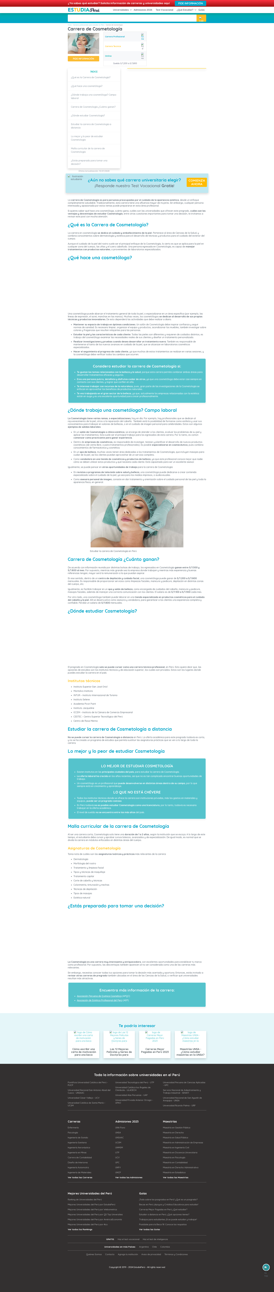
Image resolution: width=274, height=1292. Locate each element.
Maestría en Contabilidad (175, 1162)
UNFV (118, 1167)
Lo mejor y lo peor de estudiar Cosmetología (87, 138)
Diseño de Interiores (78, 1162)
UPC (117, 1162)
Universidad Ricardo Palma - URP (179, 1105)
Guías (201, 9)
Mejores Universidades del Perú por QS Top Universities (95, 1214)
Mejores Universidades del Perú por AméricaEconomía (95, 1219)
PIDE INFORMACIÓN (83, 58)
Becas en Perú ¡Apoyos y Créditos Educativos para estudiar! (168, 1204)
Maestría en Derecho (173, 1132)
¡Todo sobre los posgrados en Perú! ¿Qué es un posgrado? (168, 1199)
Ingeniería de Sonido (78, 1137)
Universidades (121, 9)
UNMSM (119, 1147)
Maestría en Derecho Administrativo (181, 1167)
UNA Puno (120, 1127)
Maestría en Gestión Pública (176, 1127)
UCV (117, 1157)
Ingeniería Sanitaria (77, 1142)
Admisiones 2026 (143, 9)
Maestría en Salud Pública (175, 1137)
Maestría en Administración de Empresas (183, 1142)
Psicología (73, 1132)
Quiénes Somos (94, 1254)
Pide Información (190, 3)
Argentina (144, 1246)
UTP (117, 1152)
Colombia (165, 1246)
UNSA (118, 1132)
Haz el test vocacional (128, 1239)
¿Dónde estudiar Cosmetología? (88, 115)
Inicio (69, 25)
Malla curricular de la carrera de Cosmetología (88, 150)
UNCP (118, 1172)
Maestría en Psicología (174, 1157)
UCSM (118, 1142)
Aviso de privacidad (151, 1254)
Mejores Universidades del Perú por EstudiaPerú (91, 1204)
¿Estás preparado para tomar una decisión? (89, 162)
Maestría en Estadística (174, 1172)
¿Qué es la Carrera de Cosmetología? (90, 77)
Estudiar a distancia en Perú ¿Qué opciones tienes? (164, 1214)
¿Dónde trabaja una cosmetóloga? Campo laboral (93, 96)
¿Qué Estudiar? (185, 9)
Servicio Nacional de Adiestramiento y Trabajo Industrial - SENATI (182, 1091)
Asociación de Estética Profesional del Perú (99, 1000)
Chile (154, 1246)
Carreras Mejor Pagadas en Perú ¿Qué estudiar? (163, 1209)
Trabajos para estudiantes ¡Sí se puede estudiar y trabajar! (168, 1219)
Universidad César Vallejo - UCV (83, 1097)
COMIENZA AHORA (197, 182)
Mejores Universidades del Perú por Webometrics (92, 1209)
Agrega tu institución (128, 1254)
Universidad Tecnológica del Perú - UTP (134, 1082)
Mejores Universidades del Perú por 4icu (88, 1224)
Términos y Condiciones (176, 1254)
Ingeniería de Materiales (79, 1172)
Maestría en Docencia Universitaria (180, 1152)
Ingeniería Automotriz (78, 1167)
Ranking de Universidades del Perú (85, 1199)
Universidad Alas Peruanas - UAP (131, 1095)
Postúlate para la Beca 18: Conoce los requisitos (163, 1224)
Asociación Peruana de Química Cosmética (99, 996)
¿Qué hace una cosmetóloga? (86, 86)
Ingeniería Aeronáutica (79, 1147)
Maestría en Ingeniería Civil (176, 1147)
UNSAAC (119, 1137)
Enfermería (73, 1127)
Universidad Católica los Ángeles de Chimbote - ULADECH (133, 1088)
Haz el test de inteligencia (155, 1239)
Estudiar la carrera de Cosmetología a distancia (91, 126)
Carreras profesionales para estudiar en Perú (88, 25)
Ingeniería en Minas (77, 1152)
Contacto (109, 1254)
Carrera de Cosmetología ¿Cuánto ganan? (93, 106)
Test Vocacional (164, 9)
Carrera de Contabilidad (80, 1157)
